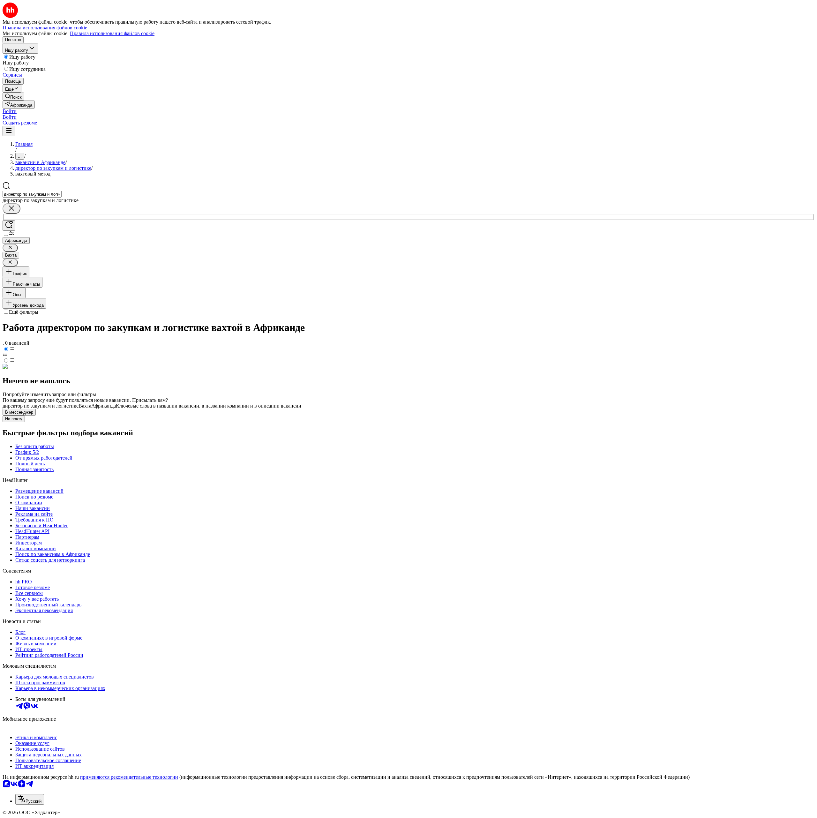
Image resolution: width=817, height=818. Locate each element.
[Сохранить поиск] (9, 225)
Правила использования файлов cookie (112, 33)
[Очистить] (11, 208)
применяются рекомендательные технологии (129, 777)
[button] (10, 111)
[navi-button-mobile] (9, 131)
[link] (13, 97)
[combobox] (32, 194)
